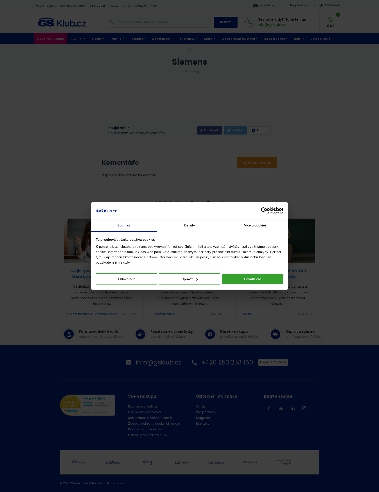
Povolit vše (252, 279)
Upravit (187, 279)
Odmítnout (126, 279)
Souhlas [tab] (123, 225)
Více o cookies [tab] (255, 225)
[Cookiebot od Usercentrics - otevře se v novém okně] (264, 210)
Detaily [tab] (189, 225)
